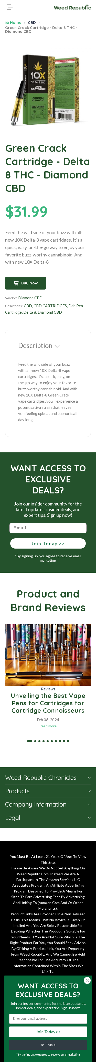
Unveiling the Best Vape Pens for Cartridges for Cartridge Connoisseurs (48, 703)
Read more (48, 726)
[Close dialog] (87, 980)
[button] (29, 741)
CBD (32, 22)
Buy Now (29, 283)
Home (15, 22)
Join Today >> (48, 543)
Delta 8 (29, 312)
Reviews (48, 689)
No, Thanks (48, 1045)
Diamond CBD (30, 297)
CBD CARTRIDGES (50, 305)
